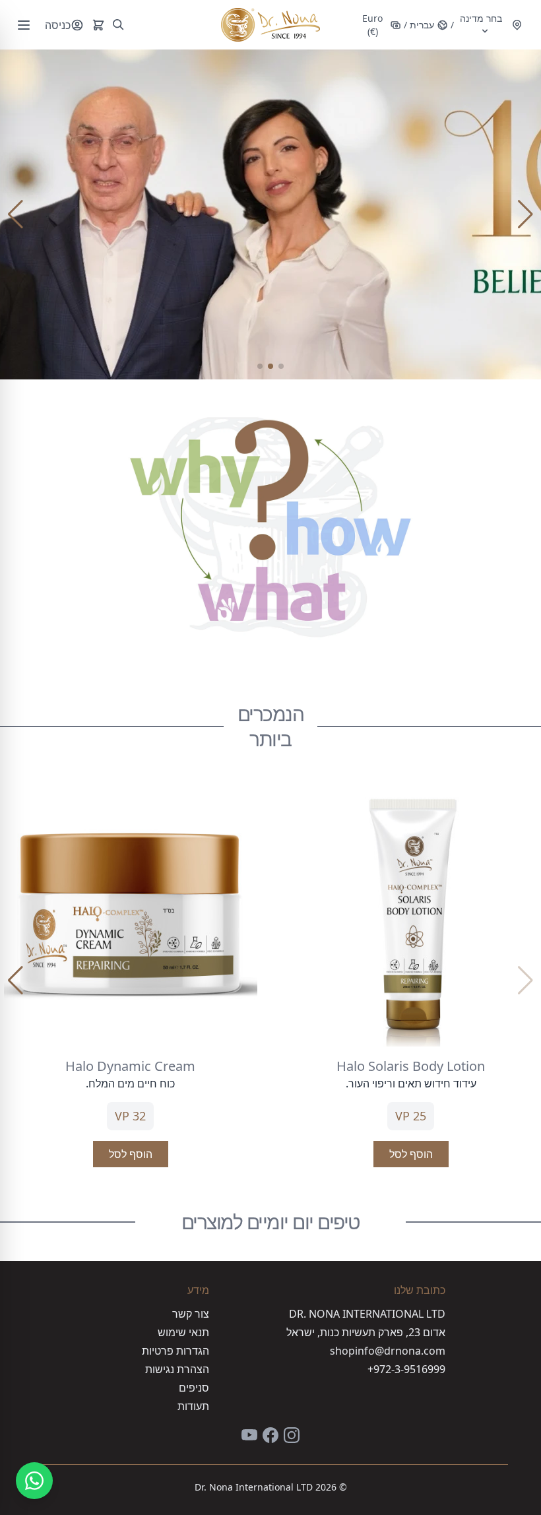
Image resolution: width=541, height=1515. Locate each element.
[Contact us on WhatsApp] (34, 1480)
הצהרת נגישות (177, 1369)
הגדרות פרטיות (175, 1350)
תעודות (193, 1406)
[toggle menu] (24, 25)
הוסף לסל (411, 1154)
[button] (281, 366)
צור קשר (190, 1313)
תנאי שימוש (183, 1332)
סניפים (194, 1387)
